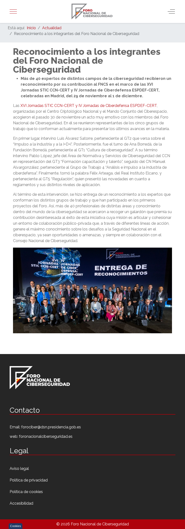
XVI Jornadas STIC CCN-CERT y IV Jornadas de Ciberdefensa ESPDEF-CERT (88, 105)
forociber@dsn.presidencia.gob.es (51, 427)
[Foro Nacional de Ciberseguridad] (92, 11)
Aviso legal (19, 468)
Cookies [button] (15, 526)
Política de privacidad (29, 480)
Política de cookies (26, 491)
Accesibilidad (21, 503)
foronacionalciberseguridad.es (46, 436)
